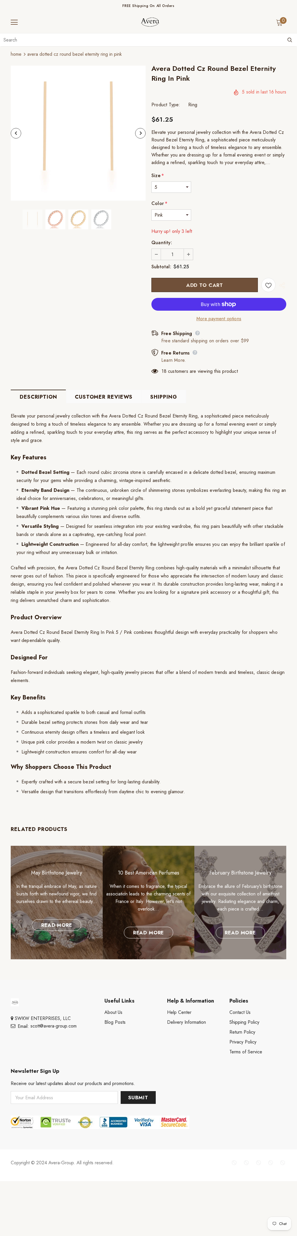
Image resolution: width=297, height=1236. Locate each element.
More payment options (218, 318)
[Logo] (150, 22)
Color (159, 203)
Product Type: (165, 104)
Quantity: (161, 242)
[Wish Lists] (268, 285)
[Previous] (16, 133)
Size (157, 175)
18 (164, 371)
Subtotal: (161, 266)
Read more (56, 925)
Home (16, 54)
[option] (78, 133)
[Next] (140, 133)
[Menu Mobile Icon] (14, 22)
